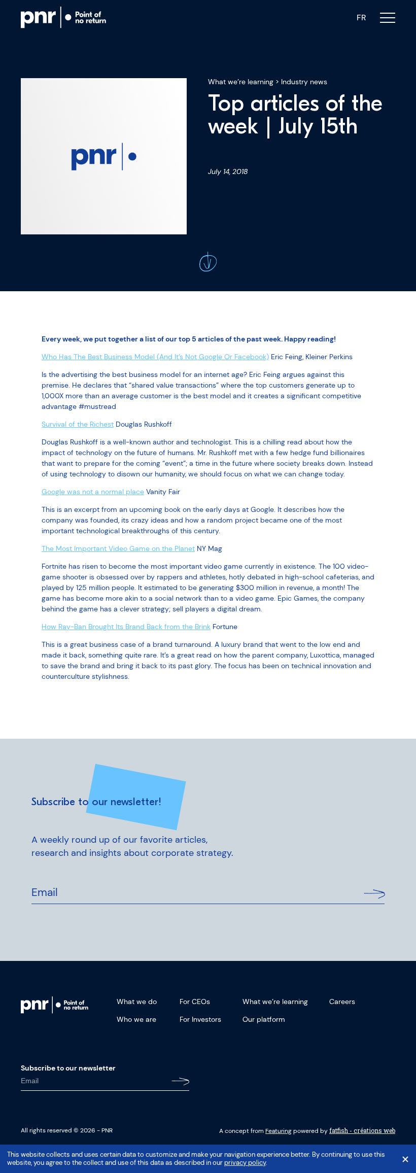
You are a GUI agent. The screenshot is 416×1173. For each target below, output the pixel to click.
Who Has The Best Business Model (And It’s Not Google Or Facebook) (155, 356)
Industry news (304, 81)
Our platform (263, 1019)
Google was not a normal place (93, 491)
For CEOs (195, 1001)
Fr (361, 18)
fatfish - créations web (362, 1130)
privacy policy (245, 1163)
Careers (342, 1001)
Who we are (136, 1019)
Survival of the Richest (78, 424)
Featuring (278, 1131)
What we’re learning (240, 81)
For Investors (200, 1019)
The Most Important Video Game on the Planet (118, 548)
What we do (137, 1001)
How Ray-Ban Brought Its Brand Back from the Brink (126, 626)
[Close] (405, 1159)
